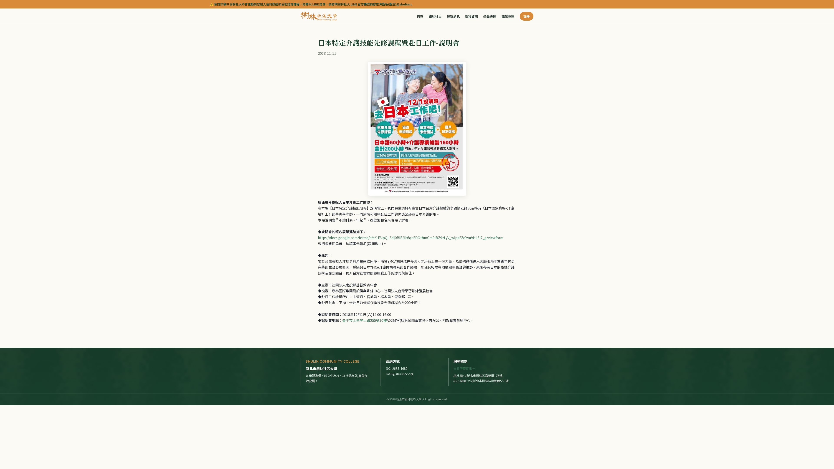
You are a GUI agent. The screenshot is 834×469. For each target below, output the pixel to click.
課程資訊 (471, 16)
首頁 (420, 16)
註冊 (526, 16)
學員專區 (489, 16)
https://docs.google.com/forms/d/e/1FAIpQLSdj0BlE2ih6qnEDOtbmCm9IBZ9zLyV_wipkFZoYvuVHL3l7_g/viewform (410, 237)
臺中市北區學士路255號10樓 (364, 320)
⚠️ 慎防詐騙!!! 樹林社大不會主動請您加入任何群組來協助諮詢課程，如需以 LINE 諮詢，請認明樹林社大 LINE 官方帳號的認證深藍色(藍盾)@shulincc (239, 4)
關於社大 (435, 16)
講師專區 (508, 16)
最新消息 (453, 16)
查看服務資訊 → (464, 368)
